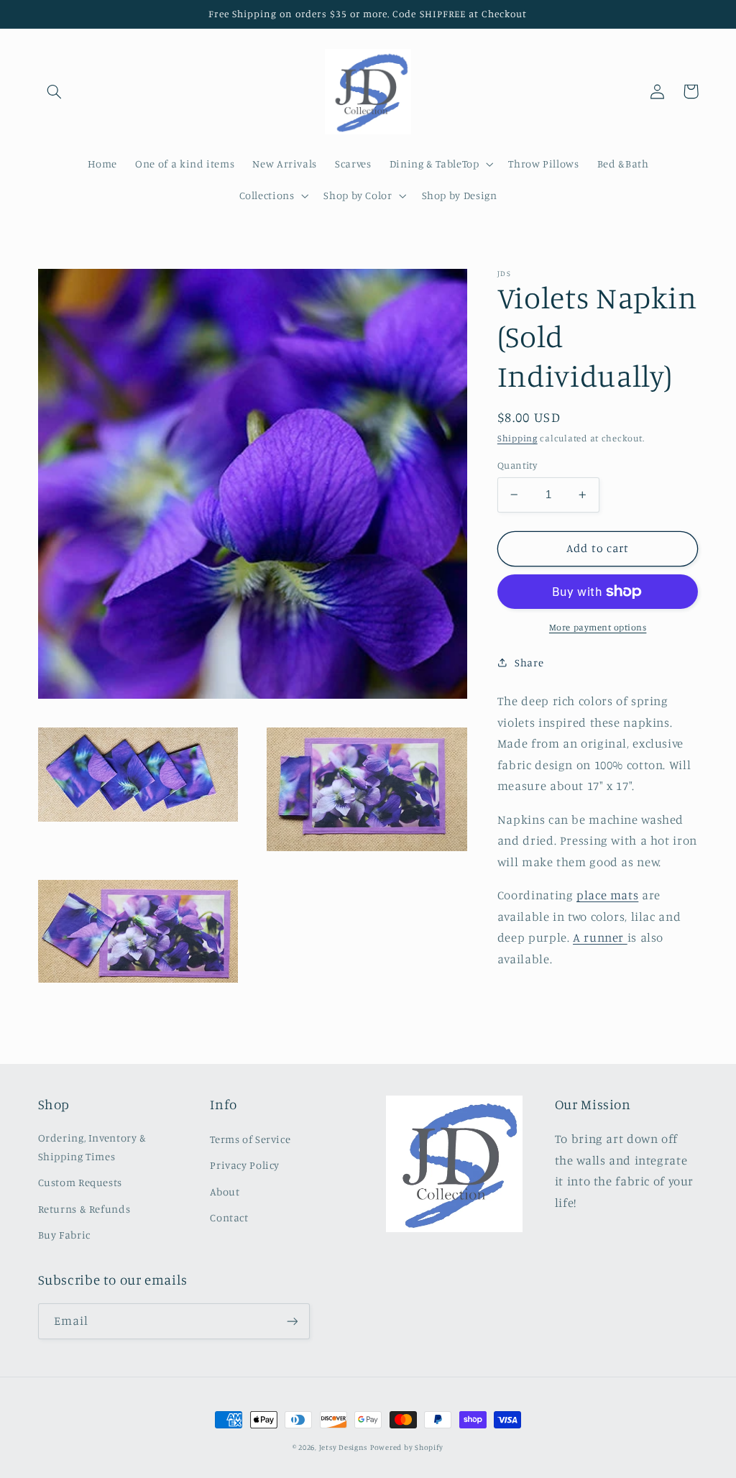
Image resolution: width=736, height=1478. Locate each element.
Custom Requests (80, 1182)
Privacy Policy (245, 1165)
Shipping (517, 438)
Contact (229, 1217)
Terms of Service (250, 1139)
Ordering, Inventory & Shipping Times (92, 1147)
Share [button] (529, 662)
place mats (607, 895)
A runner (600, 937)
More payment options (598, 627)
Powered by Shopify (406, 1447)
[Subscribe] (291, 1321)
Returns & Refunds (84, 1209)
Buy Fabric (64, 1235)
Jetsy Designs (343, 1447)
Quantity (517, 465)
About (224, 1191)
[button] (54, 91)
